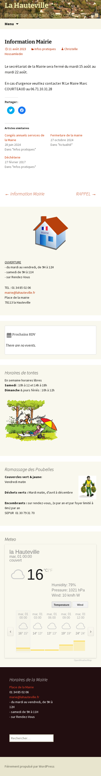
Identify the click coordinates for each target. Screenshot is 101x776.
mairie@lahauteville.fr (20, 292)
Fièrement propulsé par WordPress (29, 766)
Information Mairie (24, 194)
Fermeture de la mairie (66, 135)
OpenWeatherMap (83, 660)
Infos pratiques (45, 49)
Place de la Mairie (21, 687)
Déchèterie (12, 157)
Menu (9, 23)
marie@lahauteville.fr (24, 697)
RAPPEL (86, 194)
